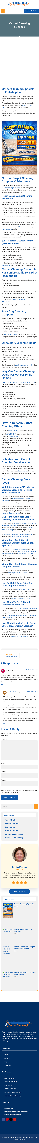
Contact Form (13, 436)
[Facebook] (13, 882)
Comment (4, 739)
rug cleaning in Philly (11, 334)
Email (3, 772)
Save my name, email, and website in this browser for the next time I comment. (19, 791)
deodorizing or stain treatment (19, 636)
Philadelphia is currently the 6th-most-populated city (18, 382)
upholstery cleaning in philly (24, 365)
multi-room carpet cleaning (19, 536)
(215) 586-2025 (11, 434)
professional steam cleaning (11, 513)
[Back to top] (35, 1139)
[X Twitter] (17, 882)
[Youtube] (14, 1119)
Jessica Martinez (12, 692)
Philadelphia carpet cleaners (11, 188)
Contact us (22, 227)
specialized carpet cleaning (18, 615)
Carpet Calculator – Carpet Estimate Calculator (24, 948)
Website (3, 780)
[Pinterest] (21, 882)
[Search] (36, 806)
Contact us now (23, 471)
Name (3, 763)
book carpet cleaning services (17, 549)
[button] (3, 11)
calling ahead (6, 265)
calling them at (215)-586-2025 (27, 553)
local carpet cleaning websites (17, 573)
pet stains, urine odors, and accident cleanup (18, 534)
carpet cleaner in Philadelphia (27, 608)
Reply (2, 684)
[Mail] (25, 882)
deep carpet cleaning (23, 589)
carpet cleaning (7, 229)
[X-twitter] (11, 1119)
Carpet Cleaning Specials (24, 904)
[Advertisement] (19, 57)
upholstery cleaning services (20, 598)
